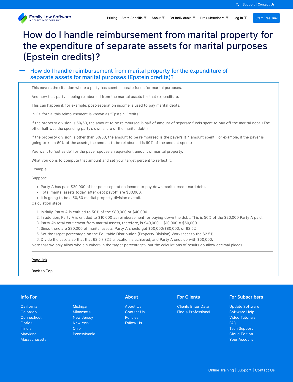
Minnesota (82, 312)
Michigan (80, 306)
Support (249, 4)
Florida (27, 323)
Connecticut (31, 317)
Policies (131, 317)
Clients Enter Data (193, 306)
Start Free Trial (266, 18)
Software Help (241, 312)
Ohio (77, 328)
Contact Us (266, 4)
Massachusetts (33, 339)
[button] (148, 74)
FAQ (232, 323)
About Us (133, 306)
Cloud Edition (241, 334)
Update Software (244, 306)
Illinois (26, 328)
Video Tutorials (242, 317)
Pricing (112, 18)
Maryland (29, 334)
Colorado (29, 312)
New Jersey (83, 317)
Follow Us (133, 323)
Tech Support (241, 328)
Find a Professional (193, 312)
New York (81, 323)
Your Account (241, 339)
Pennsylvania (84, 334)
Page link (39, 259)
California (29, 306)
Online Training (221, 370)
